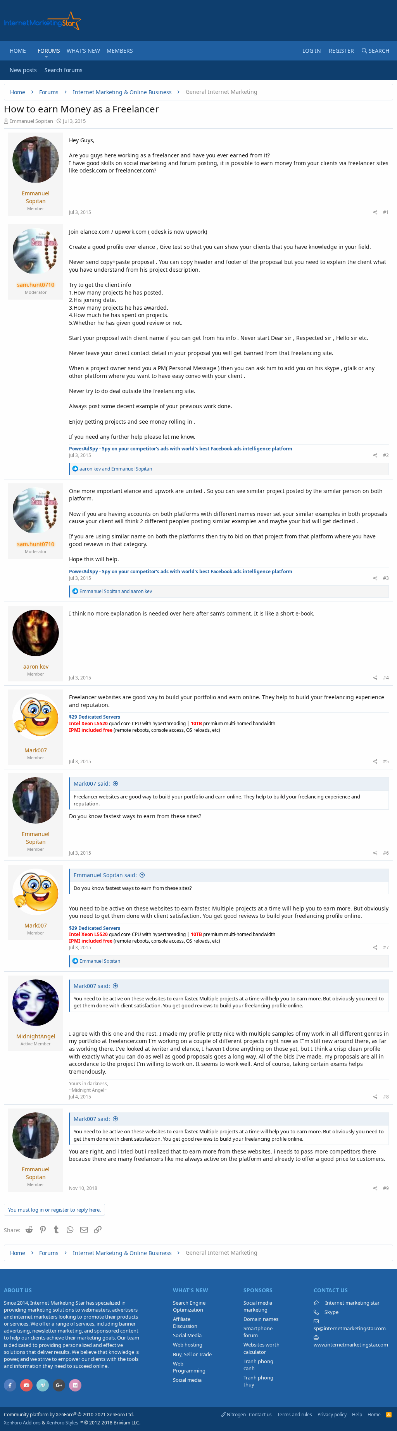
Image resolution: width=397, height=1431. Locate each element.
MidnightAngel (35, 1036)
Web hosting (187, 1344)
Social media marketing (257, 1306)
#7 (386, 947)
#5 (386, 761)
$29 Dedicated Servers (94, 717)
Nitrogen (236, 1414)
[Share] (375, 212)
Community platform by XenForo (69, 1414)
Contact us (260, 1414)
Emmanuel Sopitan (31, 120)
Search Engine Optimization (189, 1306)
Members (120, 50)
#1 (386, 212)
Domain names (260, 1318)
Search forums (64, 70)
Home (18, 50)
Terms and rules (294, 1414)
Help (357, 1414)
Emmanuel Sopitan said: (105, 875)
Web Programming (189, 1367)
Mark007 (35, 750)
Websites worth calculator (261, 1348)
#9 (386, 1188)
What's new (83, 50)
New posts (23, 70)
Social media (187, 1379)
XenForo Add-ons (22, 1422)
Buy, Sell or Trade (192, 1354)
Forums (49, 50)
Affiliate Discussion (185, 1322)
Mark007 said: (92, 783)
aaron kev (35, 666)
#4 (386, 677)
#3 (386, 578)
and (115, 469)
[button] (46, 56)
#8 (386, 1096)
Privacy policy (332, 1414)
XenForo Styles (62, 1422)
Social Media (187, 1335)
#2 (386, 455)
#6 (386, 853)
